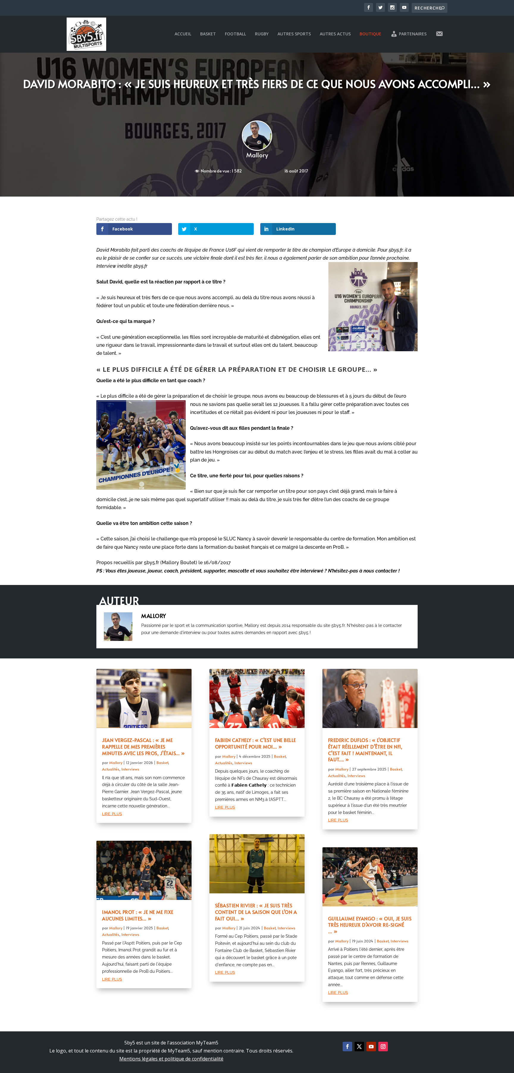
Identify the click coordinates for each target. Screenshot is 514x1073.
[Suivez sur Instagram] (383, 1046)
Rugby (262, 34)
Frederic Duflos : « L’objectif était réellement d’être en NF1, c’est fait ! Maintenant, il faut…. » (365, 750)
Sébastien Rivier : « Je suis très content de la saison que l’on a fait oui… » (256, 912)
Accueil (183, 34)
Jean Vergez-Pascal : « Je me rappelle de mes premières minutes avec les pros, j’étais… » (143, 746)
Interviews (130, 769)
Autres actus (335, 34)
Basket (208, 34)
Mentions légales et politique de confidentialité (171, 1058)
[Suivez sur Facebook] (347, 1046)
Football (235, 34)
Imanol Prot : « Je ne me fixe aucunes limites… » (137, 915)
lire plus (112, 813)
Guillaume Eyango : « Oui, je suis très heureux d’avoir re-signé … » (370, 925)
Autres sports (294, 34)
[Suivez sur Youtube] (371, 1046)
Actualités (110, 769)
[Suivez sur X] (359, 1046)
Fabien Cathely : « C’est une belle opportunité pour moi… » (255, 743)
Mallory (257, 154)
